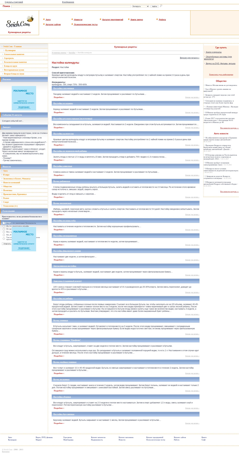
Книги (204, 437)
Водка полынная (61, 379)
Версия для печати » (189, 58)
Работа (162, 20)
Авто (48, 20)
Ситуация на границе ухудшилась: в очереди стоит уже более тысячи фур (219, 102)
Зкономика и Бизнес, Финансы (16, 179)
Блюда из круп (10, 66)
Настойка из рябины (63, 298)
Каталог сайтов (53, 24)
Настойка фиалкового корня (67, 251)
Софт (204, 440)
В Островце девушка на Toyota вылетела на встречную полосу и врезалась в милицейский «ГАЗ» (220, 157)
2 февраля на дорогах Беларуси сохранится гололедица (217, 177)
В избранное (68, 2)
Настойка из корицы (63, 103)
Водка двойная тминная (64, 362)
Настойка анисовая (62, 166)
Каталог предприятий (112, 20)
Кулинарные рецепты (59, 52)
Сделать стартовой (14, 2)
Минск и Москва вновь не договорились (221, 85)
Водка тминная (60, 320)
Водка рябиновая (61, 181)
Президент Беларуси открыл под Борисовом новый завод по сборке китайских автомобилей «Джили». (218, 148)
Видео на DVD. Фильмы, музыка (220, 63)
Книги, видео (136, 20)
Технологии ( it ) (10, 206)
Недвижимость (97, 440)
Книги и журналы (214, 52)
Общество (7, 186)
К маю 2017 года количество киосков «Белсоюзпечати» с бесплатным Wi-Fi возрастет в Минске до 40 (219, 120)
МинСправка (68, 440)
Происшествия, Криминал (15, 194)
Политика (7, 190)
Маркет (39, 440)
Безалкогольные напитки (15, 62)
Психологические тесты (86, 24)
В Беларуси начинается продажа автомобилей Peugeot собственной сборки (221, 184)
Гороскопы (67, 437)
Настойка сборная (62, 397)
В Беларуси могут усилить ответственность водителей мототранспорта (221, 170)
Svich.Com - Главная (12, 46)
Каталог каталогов (98, 437)
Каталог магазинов (126, 437)
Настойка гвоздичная (63, 88)
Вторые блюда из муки (14, 74)
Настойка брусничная (63, 414)
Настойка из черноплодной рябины (70, 151)
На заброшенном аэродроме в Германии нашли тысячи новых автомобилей (220, 139)
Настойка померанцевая (65, 235)
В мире (6, 175)
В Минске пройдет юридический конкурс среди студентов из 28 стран (221, 113)
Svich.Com (8, 449)
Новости (78, 20)
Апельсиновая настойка (64, 266)
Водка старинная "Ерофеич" (67, 340)
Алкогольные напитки (14, 54)
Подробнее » (59, 97)
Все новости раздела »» (229, 128)
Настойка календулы (63, 133)
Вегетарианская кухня (14, 70)
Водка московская (62, 203)
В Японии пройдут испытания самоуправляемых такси (218, 164)
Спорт (6, 202)
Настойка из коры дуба (64, 220)
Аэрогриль (9, 58)
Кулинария (10, 50)
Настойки (72, 52)
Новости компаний (11, 182)
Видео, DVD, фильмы (44, 437)
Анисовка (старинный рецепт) (67, 281)
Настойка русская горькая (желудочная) (72, 118)
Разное (6, 198)
